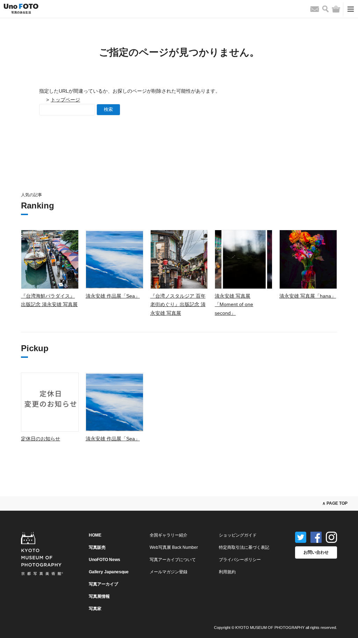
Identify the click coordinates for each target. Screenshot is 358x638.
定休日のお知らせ (40, 438)
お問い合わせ (316, 552)
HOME (95, 535)
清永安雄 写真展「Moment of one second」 (234, 304)
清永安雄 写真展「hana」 (307, 296)
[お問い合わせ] (314, 9)
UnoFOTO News (104, 559)
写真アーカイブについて (173, 559)
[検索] (325, 9)
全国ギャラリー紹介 (168, 535)
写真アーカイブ (103, 584)
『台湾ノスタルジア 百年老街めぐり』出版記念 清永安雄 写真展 (178, 304)
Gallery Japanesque (109, 571)
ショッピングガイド (238, 535)
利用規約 (227, 571)
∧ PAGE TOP (335, 503)
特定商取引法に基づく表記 (244, 547)
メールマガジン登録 (168, 571)
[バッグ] (336, 9)
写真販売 (97, 547)
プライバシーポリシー (240, 559)
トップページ (65, 99)
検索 (108, 109)
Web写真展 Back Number (174, 547)
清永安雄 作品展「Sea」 (113, 296)
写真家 (95, 608)
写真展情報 (99, 596)
